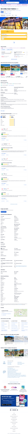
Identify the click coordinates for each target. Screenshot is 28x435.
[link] (25, 2)
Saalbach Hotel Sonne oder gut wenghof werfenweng (14, 374)
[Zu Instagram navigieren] (12, 410)
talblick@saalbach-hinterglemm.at (7, 313)
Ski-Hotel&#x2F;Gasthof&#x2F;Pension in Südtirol (13, 377)
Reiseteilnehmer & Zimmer (4, 35)
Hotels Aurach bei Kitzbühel (21, 363)
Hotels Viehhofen (20, 362)
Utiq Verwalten (14, 423)
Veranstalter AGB (14, 417)
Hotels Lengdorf (9, 364)
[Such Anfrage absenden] (18, 3)
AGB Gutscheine (14, 426)
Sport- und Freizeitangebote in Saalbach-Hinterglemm (15, 330)
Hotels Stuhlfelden (20, 364)
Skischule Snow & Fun (14, 325)
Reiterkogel (2, 322)
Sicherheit (14, 429)
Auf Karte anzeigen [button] (18, 10)
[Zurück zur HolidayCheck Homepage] (3, 2)
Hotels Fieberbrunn (10, 362)
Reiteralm (22, 328)
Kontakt (20, 0)
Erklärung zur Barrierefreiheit (14, 428)
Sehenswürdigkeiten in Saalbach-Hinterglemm (4, 330)
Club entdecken (19, 4)
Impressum (14, 431)
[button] (11, 23)
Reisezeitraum (3, 33)
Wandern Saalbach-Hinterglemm (14, 328)
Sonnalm (22, 325)
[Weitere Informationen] (5, 76)
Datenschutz (14, 420)
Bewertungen (8, 15)
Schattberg (2, 325)
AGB (14, 425)
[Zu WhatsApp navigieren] (17, 410)
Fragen (16, 15)
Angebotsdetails (20, 304)
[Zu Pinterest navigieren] (15, 410)
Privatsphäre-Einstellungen (14, 422)
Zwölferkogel (3, 328)
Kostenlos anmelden (24, 4)
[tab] (7, 31)
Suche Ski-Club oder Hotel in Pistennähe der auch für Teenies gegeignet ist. (17, 375)
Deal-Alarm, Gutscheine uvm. (14, 416)
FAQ (14, 413)
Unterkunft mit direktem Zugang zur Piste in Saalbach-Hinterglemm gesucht (17, 376)
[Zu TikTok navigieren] (14, 410)
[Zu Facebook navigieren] (10, 410)
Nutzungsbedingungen (14, 419)
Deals (2, 0)
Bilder (13, 15)
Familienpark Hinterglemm (14, 322)
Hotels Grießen (9, 363)
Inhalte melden (14, 414)
